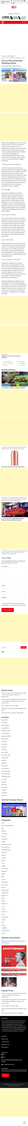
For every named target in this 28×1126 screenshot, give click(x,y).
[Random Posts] (22, 22)
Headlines (4, 871)
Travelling (4, 928)
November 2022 (5, 755)
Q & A (3, 906)
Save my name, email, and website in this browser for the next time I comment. (13, 604)
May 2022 (3, 760)
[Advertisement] (14, 40)
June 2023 (4, 744)
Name (3, 585)
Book (2, 828)
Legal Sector (4, 893)
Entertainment (5, 847)
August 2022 (4, 757)
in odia (3, 879)
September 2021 (5, 776)
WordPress (17, 1085)
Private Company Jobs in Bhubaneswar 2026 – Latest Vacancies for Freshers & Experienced (13, 694)
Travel (3, 925)
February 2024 (5, 725)
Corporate (4, 833)
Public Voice (4, 1039)
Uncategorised (5, 930)
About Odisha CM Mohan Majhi (9, 705)
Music (3, 898)
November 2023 (5, 731)
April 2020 (4, 784)
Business (3, 831)
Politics (3, 901)
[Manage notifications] (24, 1123)
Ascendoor (22, 1084)
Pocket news (14, 11)
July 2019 (3, 790)
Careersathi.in (5, 1042)
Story (2, 914)
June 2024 (4, 722)
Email (3, 591)
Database (4, 839)
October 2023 (5, 733)
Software (4, 911)
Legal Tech (4, 895)
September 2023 (6, 736)
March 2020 (4, 787)
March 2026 (4, 720)
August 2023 (4, 739)
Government (5, 868)
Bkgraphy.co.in (5, 1044)
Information (4, 354)
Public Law (4, 903)
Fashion (3, 855)
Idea (2, 876)
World (3, 933)
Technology (4, 917)
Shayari (3, 909)
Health (3, 874)
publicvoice (17, 66)
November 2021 (5, 774)
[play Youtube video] (14, 810)
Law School (4, 885)
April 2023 (4, 749)
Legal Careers (5, 890)
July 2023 (3, 741)
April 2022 (4, 763)
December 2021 (5, 771)
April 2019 (3, 795)
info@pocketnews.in (9, 1064)
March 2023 (4, 752)
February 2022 (5, 768)
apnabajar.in (4, 1047)
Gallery (3, 866)
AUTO (2, 823)
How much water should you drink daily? (13, 467)
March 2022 (4, 766)
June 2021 (4, 779)
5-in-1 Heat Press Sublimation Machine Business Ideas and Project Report (12, 519)
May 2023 (4, 747)
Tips (2, 922)
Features (3, 858)
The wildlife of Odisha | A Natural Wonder (13, 388)
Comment (4, 566)
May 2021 (3, 782)
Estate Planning (5, 850)
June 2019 (4, 792)
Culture (3, 836)
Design (3, 841)
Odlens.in (3, 1036)
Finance (3, 860)
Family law (4, 852)
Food (2, 863)
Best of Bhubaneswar (7, 825)
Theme (3, 920)
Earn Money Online (6, 844)
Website (3, 597)
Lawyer (3, 887)
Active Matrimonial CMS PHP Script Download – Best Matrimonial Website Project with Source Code (13, 701)
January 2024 (5, 728)
